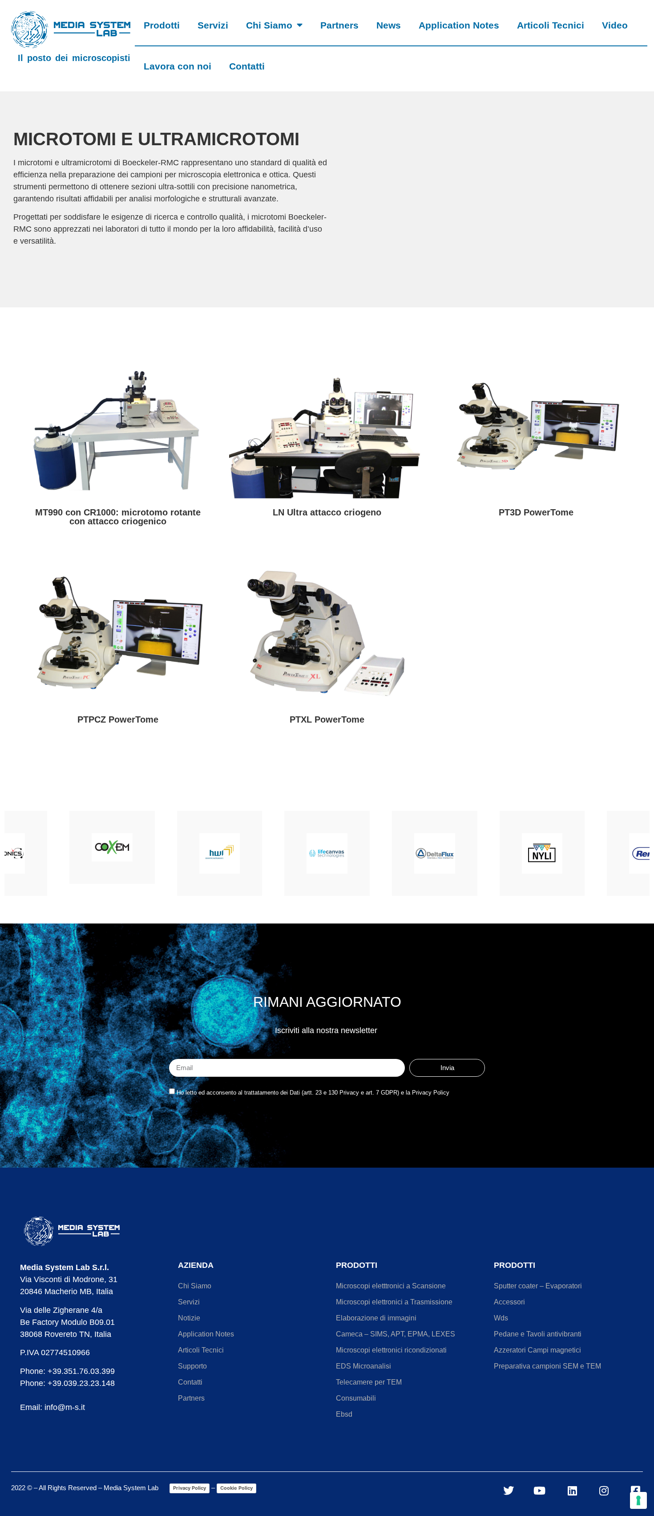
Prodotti (162, 25)
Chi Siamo (269, 25)
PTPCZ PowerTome (117, 719)
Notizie (189, 1318)
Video (615, 25)
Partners (339, 25)
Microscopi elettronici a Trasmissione (394, 1302)
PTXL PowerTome (327, 719)
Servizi (213, 25)
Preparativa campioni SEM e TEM (547, 1366)
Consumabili (356, 1398)
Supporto (192, 1366)
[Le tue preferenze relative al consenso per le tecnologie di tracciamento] (638, 1500)
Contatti (247, 66)
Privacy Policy (189, 1488)
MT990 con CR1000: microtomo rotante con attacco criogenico (118, 516)
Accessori (509, 1302)
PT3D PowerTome (536, 512)
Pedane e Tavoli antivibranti (537, 1334)
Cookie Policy (236, 1488)
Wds (501, 1318)
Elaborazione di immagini (376, 1318)
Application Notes (459, 25)
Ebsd (344, 1414)
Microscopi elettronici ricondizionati (391, 1350)
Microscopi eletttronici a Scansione (391, 1286)
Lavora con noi (177, 66)
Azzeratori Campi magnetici (537, 1350)
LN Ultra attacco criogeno (327, 512)
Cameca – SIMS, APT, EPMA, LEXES (395, 1334)
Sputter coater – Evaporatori (538, 1286)
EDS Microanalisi (363, 1366)
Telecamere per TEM (369, 1382)
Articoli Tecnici (550, 25)
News (388, 25)
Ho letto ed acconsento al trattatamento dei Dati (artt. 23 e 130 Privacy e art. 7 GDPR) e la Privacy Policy (313, 1092)
